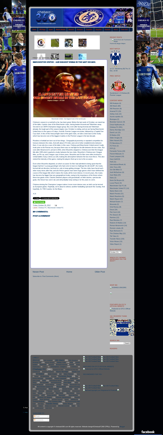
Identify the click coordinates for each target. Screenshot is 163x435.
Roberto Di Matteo (116, 223)
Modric (34, 391)
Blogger (122, 426)
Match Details (60, 29)
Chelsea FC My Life (72, 369)
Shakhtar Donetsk (57, 399)
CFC (45, 366)
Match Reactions (116, 196)
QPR (43, 395)
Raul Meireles (115, 220)
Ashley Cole (114, 114)
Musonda (113, 204)
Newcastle (49, 391)
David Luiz (113, 132)
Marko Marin (114, 191)
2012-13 (36, 360)
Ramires (113, 217)
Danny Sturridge (115, 130)
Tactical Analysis (38, 401)
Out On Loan (49, 393)
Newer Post (38, 272)
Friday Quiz (74, 378)
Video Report (114, 244)
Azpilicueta (43, 364)
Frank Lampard (115, 156)
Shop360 (98, 29)
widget (26, 412)
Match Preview (115, 193)
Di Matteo (113, 135)
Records (71, 29)
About (116, 29)
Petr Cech (113, 212)
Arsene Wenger (49, 362)
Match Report (114, 199)
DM (60, 374)
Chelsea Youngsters (48, 371)
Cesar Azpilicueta (116, 124)
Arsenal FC (114, 111)
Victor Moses (114, 241)
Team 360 (124, 29)
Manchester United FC (55, 208)
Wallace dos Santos (50, 406)
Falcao (36, 376)
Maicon (66, 384)
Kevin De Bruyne (116, 180)
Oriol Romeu (114, 207)
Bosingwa (113, 119)
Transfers (89, 29)
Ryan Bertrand (115, 231)
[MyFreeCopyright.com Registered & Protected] (100, 390)
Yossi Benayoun (39, 408)
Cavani (72, 364)
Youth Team (48, 408)
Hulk (111, 162)
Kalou (112, 177)
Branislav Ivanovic (116, 122)
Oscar (112, 209)
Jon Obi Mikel (114, 169)
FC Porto (113, 146)
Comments (39, 420)
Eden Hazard (114, 140)
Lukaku (59, 384)
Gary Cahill (114, 159)
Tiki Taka (113, 236)
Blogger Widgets (121, 43)
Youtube (107, 29)
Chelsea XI (36, 372)
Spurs (66, 399)
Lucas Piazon (114, 183)
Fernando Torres (116, 151)
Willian (73, 406)
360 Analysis (114, 103)
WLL (78, 406)
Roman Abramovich (117, 225)
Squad (51, 29)
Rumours (80, 29)
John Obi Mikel (69, 380)
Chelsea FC (42, 208)
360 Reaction (114, 108)
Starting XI (74, 399)
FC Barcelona (115, 143)
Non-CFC (57, 391)
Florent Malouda (115, 154)
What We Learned (63, 406)
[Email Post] (55, 205)
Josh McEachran (116, 172)
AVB (71, 362)
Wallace (41, 406)
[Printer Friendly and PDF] (39, 202)
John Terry (113, 167)
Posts (37, 416)
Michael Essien (115, 201)
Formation (49, 378)
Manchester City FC (117, 185)
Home (34, 29)
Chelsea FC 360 (58, 369)
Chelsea (74, 367)
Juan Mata (113, 175)
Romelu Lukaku (115, 228)
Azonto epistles (115, 116)
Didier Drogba (115, 138)
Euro (78, 374)
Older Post (100, 272)
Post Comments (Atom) (50, 276)
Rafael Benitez (51, 395)
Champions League (58, 367)
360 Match (113, 106)
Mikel (76, 389)
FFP (111, 148)
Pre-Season (114, 215)
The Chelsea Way (116, 233)
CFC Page (42, 29)
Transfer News (115, 239)
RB (34, 397)
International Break (116, 164)
